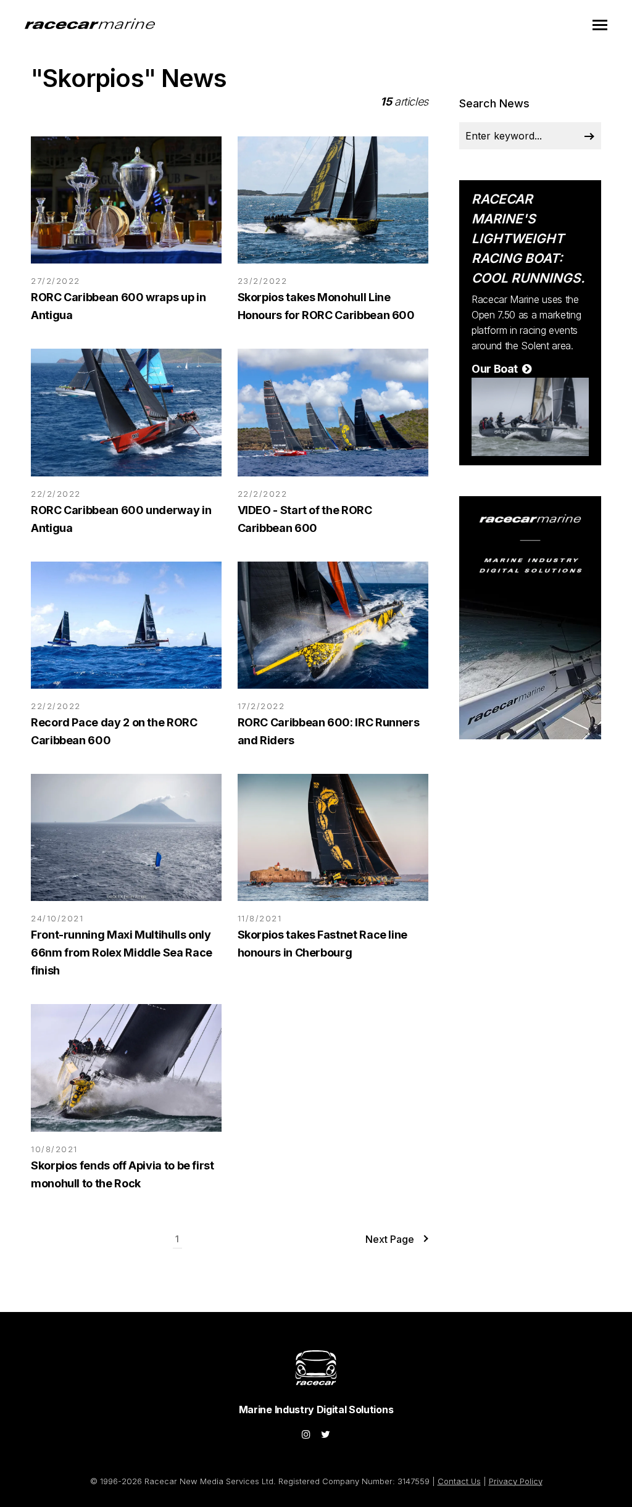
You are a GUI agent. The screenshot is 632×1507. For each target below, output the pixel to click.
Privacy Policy (516, 1481)
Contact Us (459, 1481)
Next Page (389, 1239)
